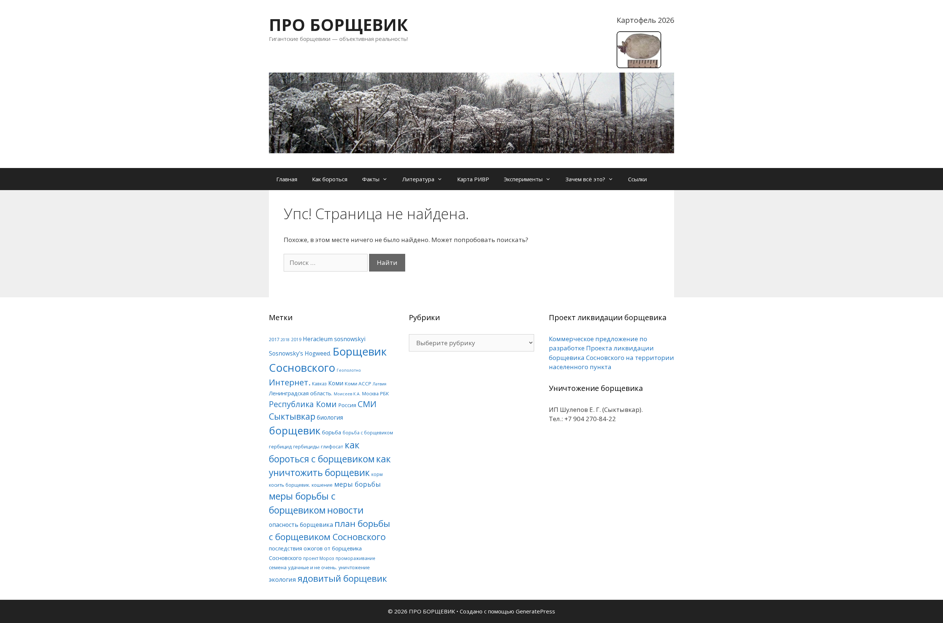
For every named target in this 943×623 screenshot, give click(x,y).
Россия (347, 405)
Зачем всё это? (585, 179)
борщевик (294, 430)
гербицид (280, 446)
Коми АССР (358, 383)
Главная (286, 179)
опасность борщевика (301, 525)
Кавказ (319, 383)
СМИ (367, 404)
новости (345, 510)
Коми (335, 383)
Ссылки (637, 179)
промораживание (355, 558)
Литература (418, 179)
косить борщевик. (289, 485)
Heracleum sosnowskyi (334, 339)
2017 (274, 339)
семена (278, 567)
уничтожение (354, 567)
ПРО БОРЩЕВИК (338, 24)
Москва (370, 393)
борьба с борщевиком (368, 432)
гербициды (306, 446)
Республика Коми (303, 404)
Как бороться (329, 179)
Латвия (379, 383)
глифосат (332, 446)
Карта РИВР (473, 179)
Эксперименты (523, 179)
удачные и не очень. (312, 567)
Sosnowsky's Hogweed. (300, 353)
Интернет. (290, 382)
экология (282, 579)
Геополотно (349, 370)
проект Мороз (318, 558)
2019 (296, 339)
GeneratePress (535, 611)
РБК (384, 393)
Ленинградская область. (300, 393)
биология (330, 417)
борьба (331, 432)
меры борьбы (357, 484)
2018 (285, 339)
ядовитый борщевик (342, 578)
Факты (370, 179)
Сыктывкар (292, 416)
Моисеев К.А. (347, 393)
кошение (322, 485)
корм (377, 474)
